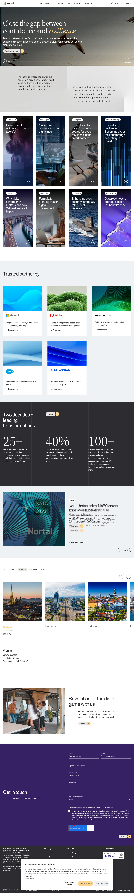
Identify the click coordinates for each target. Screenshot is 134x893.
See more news (77, 543)
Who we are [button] (73, 3)
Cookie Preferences (124, 890)
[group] (22, 609)
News (50, 857)
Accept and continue (85, 883)
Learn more (8, 49)
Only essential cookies (101, 883)
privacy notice (109, 807)
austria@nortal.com (11, 658)
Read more (13, 330)
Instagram (75, 853)
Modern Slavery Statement (103, 890)
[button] (112, 3)
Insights (60, 3)
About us (50, 414)
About (50, 853)
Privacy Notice (32, 890)
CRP (74, 890)
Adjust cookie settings (69, 883)
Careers (88, 3)
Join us (83, 723)
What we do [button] (44, 3)
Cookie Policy (29, 878)
